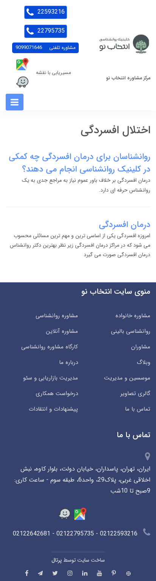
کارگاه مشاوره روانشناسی (49, 346)
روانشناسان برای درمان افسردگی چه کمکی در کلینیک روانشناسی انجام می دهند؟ (79, 163)
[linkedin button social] (84, 573)
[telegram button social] (40, 573)
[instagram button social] (70, 573)
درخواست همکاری (57, 393)
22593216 (50, 12)
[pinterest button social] (114, 573)
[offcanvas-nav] (14, 102)
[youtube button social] (99, 573)
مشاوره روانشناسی (57, 315)
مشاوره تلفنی (45, 48)
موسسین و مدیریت (127, 378)
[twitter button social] (55, 573)
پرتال (56, 560)
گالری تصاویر (135, 393)
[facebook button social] (26, 573)
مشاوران (140, 346)
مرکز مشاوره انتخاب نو (128, 78)
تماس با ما (137, 409)
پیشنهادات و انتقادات (53, 409)
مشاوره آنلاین (62, 331)
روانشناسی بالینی (130, 331)
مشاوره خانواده (132, 315)
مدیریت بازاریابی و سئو (50, 378)
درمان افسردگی (124, 224)
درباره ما (68, 362)
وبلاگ (143, 362)
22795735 (50, 31)
